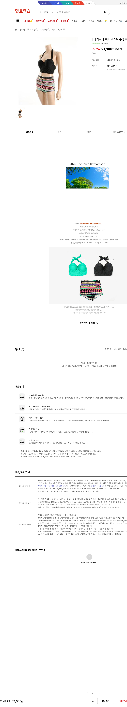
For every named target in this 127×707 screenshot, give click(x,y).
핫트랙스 (47, 12)
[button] (100, 43)
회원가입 (123, 3)
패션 (33, 29)
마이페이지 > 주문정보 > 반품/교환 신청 (52, 486)
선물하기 (105, 700)
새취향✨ (28, 20)
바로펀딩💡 (102, 20)
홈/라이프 (22, 29)
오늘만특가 (52, 20)
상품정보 (29, 131)
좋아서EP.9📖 (116, 20)
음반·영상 (40, 20)
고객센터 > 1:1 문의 (98, 486)
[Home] (16, 30)
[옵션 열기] (93, 693)
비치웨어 (43, 29)
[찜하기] (93, 701)
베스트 (74, 20)
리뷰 (59, 131)
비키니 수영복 (57, 29)
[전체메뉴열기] (17, 20)
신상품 (83, 20)
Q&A (89, 131)
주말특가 (64, 20)
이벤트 (91, 20)
